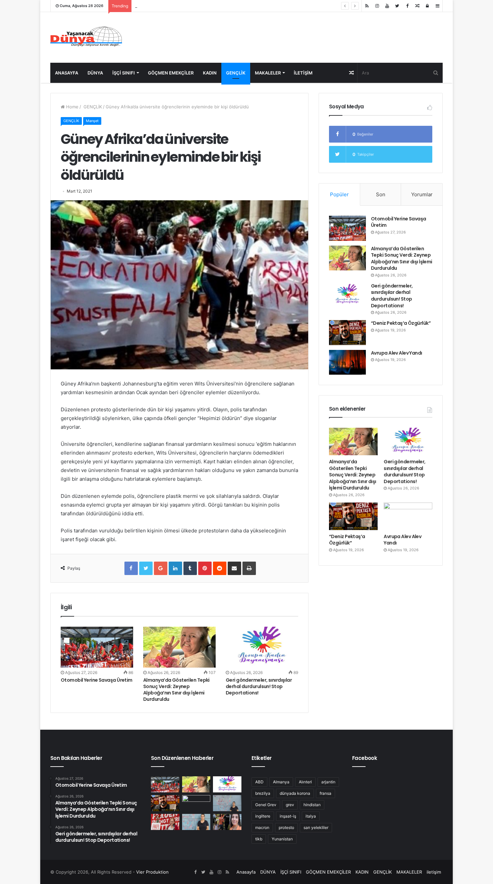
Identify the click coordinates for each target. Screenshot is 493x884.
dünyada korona (295, 793)
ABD (259, 781)
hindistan (312, 804)
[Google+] (160, 568)
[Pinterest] (205, 568)
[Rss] (367, 6)
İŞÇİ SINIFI (123, 72)
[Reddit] (219, 568)
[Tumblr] (190, 568)
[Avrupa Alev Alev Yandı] (347, 362)
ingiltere (262, 816)
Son (380, 194)
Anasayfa (66, 72)
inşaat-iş (288, 816)
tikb (258, 838)
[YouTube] (387, 6)
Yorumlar (422, 194)
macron (262, 827)
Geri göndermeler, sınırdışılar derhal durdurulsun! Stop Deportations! (206, 5)
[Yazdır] (249, 568)
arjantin (328, 781)
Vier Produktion (152, 872)
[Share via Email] (234, 568)
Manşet (92, 120)
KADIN (210, 72)
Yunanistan (282, 838)
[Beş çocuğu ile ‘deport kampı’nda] (196, 822)
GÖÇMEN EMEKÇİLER (171, 72)
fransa (325, 793)
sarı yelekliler (316, 827)
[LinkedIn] (175, 568)
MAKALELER (268, 72)
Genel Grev (265, 804)
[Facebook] (407, 6)
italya (311, 816)
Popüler (339, 194)
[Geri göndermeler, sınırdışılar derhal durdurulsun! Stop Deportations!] (262, 647)
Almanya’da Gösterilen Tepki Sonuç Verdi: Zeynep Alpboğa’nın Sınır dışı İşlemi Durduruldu (176, 690)
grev (290, 804)
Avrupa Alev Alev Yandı (396, 353)
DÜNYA (95, 72)
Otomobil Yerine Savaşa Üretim (96, 680)
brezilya (262, 793)
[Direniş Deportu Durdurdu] (227, 803)
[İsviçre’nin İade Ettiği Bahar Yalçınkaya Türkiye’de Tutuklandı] (227, 822)
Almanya (281, 781)
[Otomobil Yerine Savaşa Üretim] (97, 647)
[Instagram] (377, 6)
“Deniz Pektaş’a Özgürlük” (401, 323)
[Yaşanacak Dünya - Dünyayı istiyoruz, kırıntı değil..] (86, 37)
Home (71, 106)
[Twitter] (397, 6)
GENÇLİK (235, 72)
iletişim (303, 72)
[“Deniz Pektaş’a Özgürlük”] (347, 332)
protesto (286, 827)
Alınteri (305, 781)
